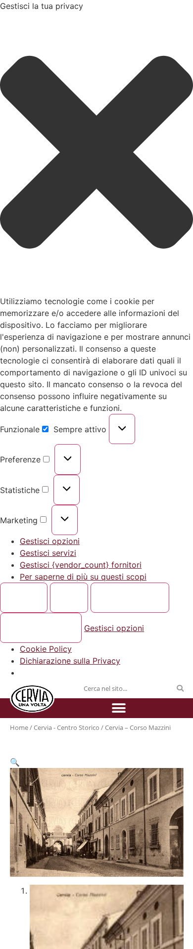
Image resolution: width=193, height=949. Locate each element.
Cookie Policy (46, 649)
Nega (69, 598)
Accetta (24, 598)
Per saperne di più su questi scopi (83, 577)
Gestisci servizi (48, 553)
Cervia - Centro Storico (66, 727)
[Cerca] (180, 688)
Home (19, 727)
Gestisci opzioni (50, 541)
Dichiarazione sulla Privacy (70, 661)
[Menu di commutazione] (118, 708)
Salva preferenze (41, 628)
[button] (96, 153)
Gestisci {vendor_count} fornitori (81, 565)
